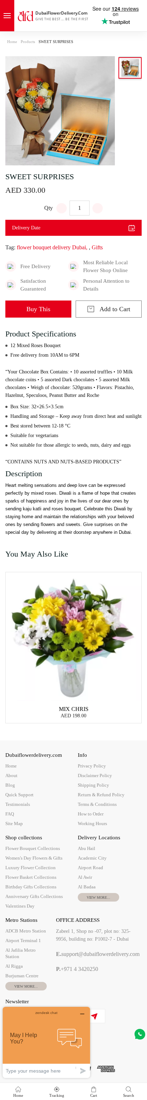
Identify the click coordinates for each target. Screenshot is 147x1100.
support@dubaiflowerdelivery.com (98, 954)
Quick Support (19, 794)
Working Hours (92, 823)
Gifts (97, 247)
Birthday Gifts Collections (30, 886)
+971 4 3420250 (77, 969)
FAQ (9, 814)
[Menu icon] (7, 15)
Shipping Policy (93, 785)
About (11, 775)
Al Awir (85, 877)
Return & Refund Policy (101, 794)
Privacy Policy (92, 766)
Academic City (92, 858)
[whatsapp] (140, 1034)
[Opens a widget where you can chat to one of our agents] (46, 1042)
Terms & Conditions (97, 804)
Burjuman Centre (22, 975)
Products (28, 41)
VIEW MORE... (98, 897)
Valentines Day (20, 906)
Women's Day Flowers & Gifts (33, 858)
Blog (10, 785)
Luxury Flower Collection (30, 867)
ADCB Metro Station (25, 931)
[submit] (94, 1016)
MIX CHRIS (73, 709)
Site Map (14, 823)
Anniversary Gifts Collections (34, 896)
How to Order (90, 814)
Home (12, 41)
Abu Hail (86, 848)
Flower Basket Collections (30, 877)
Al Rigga (14, 966)
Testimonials (17, 804)
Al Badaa (87, 886)
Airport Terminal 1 (23, 940)
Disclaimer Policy (95, 775)
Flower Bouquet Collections (32, 848)
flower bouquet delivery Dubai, (52, 247)
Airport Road (90, 867)
